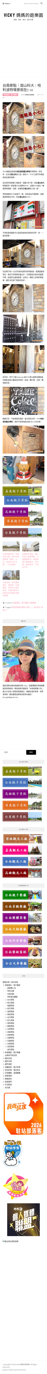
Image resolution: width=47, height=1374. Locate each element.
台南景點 (32, 603)
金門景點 (10, 1049)
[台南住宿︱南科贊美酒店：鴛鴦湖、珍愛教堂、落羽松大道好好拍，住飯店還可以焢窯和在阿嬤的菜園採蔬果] (11, 575)
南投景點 (10, 1014)
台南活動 (10, 994)
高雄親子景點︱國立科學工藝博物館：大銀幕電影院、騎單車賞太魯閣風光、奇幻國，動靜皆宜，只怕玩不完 (30, 560)
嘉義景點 (10, 1026)
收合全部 (14, 982)
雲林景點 (10, 1023)
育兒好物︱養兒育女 (12, 1070)
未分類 (7, 1087)
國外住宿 (8, 1061)
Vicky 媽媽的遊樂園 (23, 15)
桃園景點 (10, 1005)
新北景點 (10, 1003)
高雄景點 (10, 1032)
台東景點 (10, 1043)
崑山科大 (37, 607)
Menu (7, 3)
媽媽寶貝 (8, 1079)
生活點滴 (8, 1084)
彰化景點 (10, 1020)
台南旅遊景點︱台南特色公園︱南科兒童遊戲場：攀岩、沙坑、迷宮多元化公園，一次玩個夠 (11, 559)
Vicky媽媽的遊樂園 (27, 95)
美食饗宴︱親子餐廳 (12, 1052)
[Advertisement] (23, 52)
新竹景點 (10, 1008)
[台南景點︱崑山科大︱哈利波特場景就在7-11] (23, 118)
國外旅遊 (8, 1064)
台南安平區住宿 (11, 1055)
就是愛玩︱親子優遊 (10, 95)
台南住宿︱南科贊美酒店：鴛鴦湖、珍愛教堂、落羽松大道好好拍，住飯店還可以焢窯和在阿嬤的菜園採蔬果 (11, 589)
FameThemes (21, 1370)
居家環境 (8, 1076)
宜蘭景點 (10, 1038)
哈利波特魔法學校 (18, 607)
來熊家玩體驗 (12, 997)
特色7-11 (29, 607)
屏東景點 (10, 1035)
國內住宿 (8, 1058)
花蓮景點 (10, 1041)
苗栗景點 (10, 1011)
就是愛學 (8, 1081)
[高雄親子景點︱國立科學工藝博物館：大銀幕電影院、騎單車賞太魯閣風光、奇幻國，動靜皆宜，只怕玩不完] (30, 546)
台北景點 (10, 999)
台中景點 (10, 1017)
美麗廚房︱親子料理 (12, 1067)
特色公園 (10, 991)
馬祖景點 (10, 1046)
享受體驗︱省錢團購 (12, 1073)
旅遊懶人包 (11, 988)
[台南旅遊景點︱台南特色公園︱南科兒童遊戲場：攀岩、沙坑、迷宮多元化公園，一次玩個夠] (11, 546)
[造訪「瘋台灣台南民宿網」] (10, 1242)
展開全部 (6, 982)
